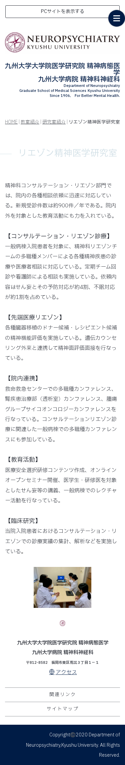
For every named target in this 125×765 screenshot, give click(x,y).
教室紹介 (30, 122)
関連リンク (62, 694)
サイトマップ (63, 708)
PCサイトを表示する (62, 11)
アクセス (66, 672)
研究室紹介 (54, 122)
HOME (11, 122)
